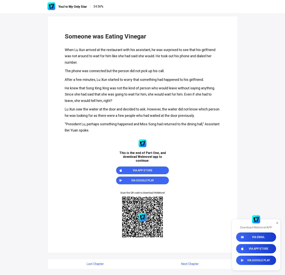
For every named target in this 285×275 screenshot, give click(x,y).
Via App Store (258, 248)
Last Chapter (95, 264)
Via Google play (258, 260)
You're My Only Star (72, 7)
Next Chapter (190, 264)
